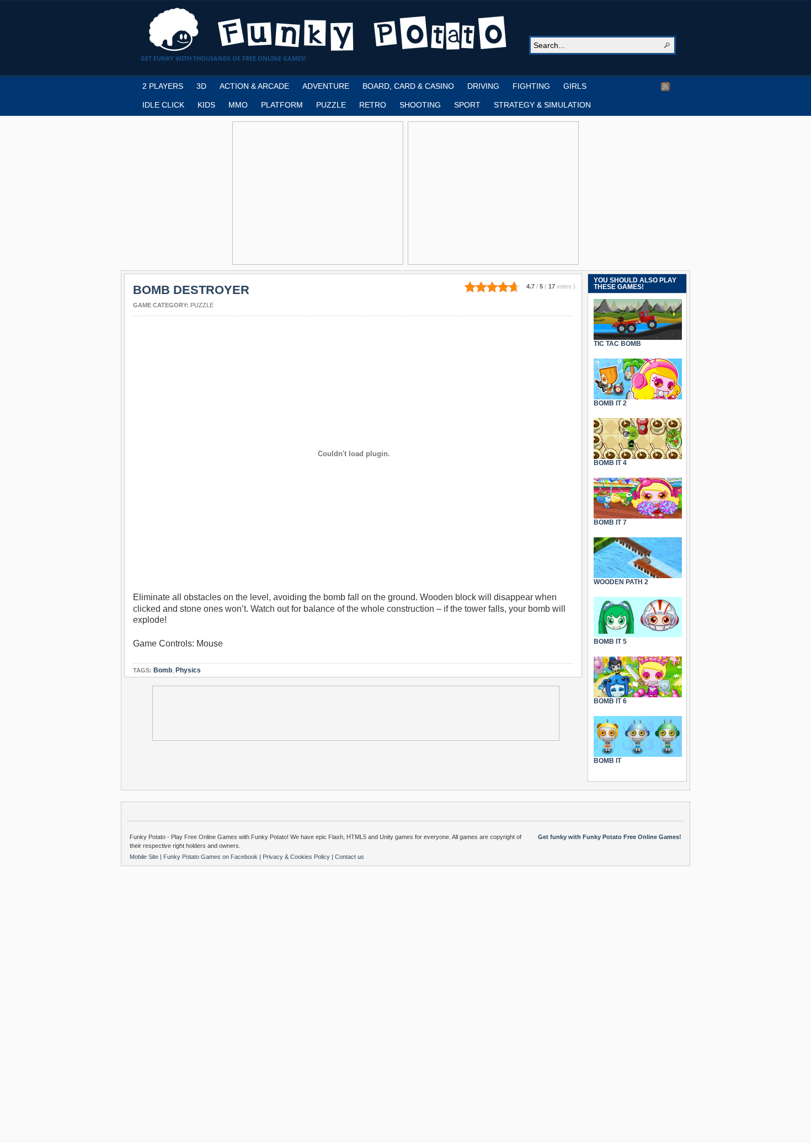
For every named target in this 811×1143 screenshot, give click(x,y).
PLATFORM (282, 104)
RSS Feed (665, 86)
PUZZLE (331, 104)
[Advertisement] (318, 193)
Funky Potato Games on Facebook (211, 856)
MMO (238, 104)
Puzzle (202, 305)
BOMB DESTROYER (191, 290)
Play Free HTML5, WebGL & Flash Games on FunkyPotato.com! (328, 30)
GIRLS (574, 86)
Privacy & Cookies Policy (297, 856)
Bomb (162, 670)
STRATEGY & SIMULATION (542, 104)
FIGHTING (531, 86)
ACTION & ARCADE (254, 86)
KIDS (206, 104)
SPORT (467, 104)
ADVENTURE (325, 86)
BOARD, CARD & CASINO (408, 86)
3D (201, 86)
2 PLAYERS (162, 86)
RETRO (372, 104)
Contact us (349, 856)
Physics (188, 670)
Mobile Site (145, 856)
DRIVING (483, 86)
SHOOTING (420, 104)
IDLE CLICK (163, 104)
